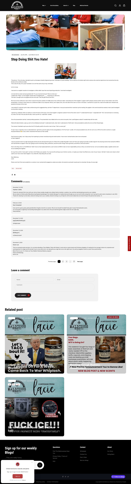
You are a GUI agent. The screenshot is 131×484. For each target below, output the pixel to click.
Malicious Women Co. (110, 481)
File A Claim (83, 457)
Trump (17, 384)
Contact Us (83, 454)
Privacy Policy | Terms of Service (60, 457)
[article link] (59, 369)
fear (13, 168)
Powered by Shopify (121, 481)
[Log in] (120, 5)
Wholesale (83, 451)
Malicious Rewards (84, 5)
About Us (65, 5)
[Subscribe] (39, 465)
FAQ (54, 461)
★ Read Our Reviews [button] (129, 243)
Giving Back (110, 454)
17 (74, 261)
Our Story (110, 451)
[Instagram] (65, 477)
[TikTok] (68, 477)
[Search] (115, 5)
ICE (13, 384)
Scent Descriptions (54, 5)
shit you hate (18, 168)
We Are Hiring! (84, 460)
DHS (10, 384)
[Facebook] (12, 175)
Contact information (52, 481)
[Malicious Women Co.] (17, 5)
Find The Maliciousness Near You (61, 452)
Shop (43, 5)
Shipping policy (40, 481)
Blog (74, 5)
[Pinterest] (15, 175)
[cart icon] (124, 5)
